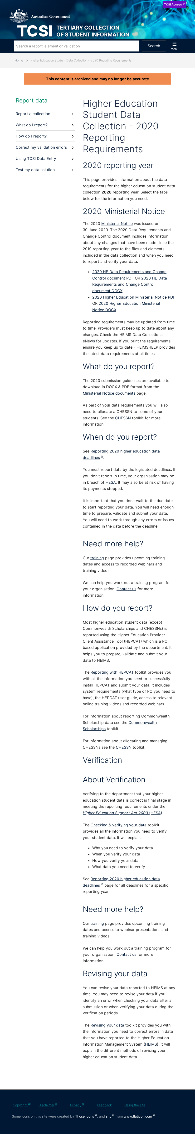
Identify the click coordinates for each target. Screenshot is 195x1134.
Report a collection (33, 113)
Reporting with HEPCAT (112, 672)
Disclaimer (46, 1105)
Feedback (104, 1105)
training (97, 557)
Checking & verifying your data (118, 825)
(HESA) (122, 812)
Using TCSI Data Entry (36, 158)
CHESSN (123, 418)
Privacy (75, 1105)
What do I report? (32, 124)
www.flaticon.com (138, 1116)
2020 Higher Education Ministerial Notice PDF (133, 297)
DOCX (129, 284)
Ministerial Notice (117, 223)
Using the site (134, 1105)
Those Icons (84, 1116)
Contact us (126, 588)
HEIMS (151, 1044)
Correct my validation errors (41, 147)
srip (109, 1116)
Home (19, 60)
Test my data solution (35, 169)
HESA (111, 482)
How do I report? (31, 136)
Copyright (20, 1105)
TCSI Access (173, 4)
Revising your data (107, 1025)
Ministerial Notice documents (109, 393)
